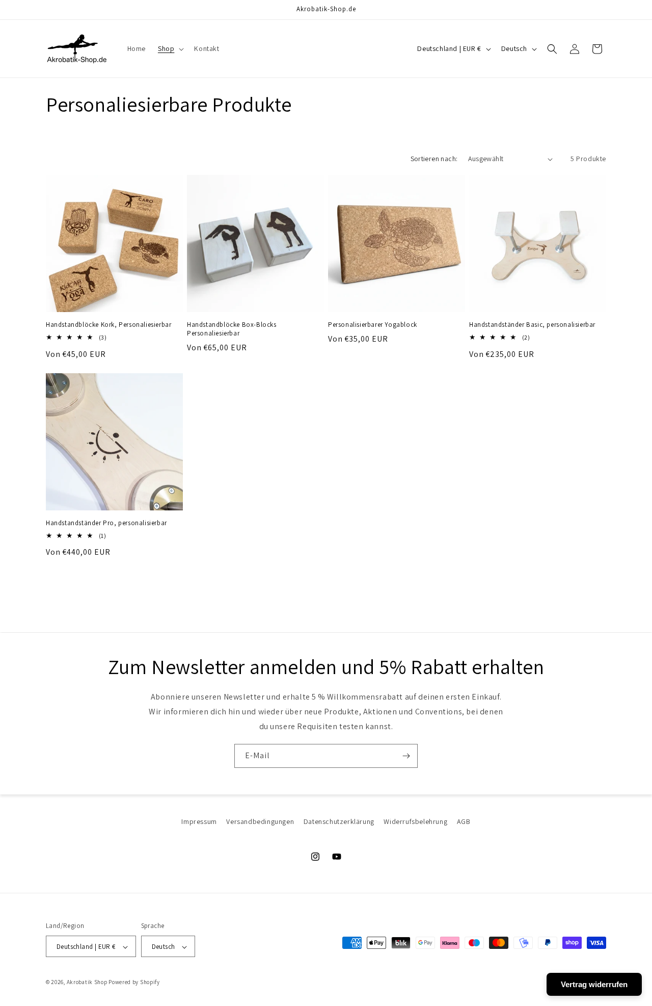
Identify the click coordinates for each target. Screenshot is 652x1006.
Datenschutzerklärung (339, 821)
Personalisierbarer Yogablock (372, 325)
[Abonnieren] (406, 756)
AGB (464, 821)
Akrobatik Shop (87, 982)
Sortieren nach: (434, 158)
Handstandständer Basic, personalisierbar (532, 325)
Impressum (198, 821)
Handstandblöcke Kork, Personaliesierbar (108, 325)
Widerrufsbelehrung (415, 821)
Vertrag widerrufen (594, 984)
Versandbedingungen (260, 821)
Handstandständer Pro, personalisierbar (106, 523)
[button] (170, 48)
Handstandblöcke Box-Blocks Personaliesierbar (232, 329)
